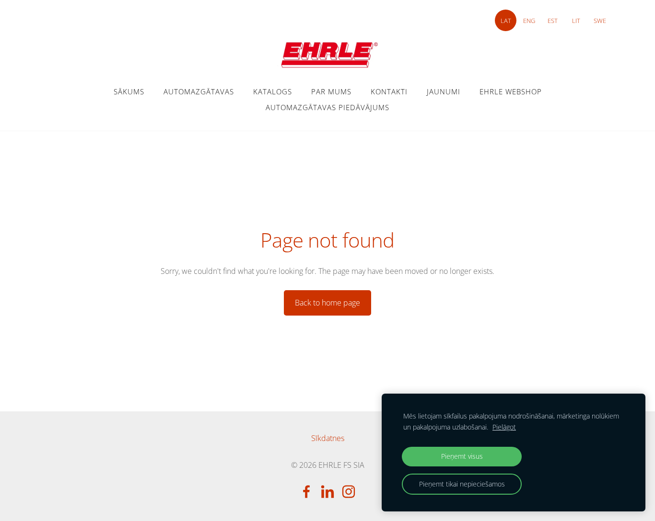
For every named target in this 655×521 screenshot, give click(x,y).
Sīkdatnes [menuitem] (327, 438)
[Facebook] (306, 491)
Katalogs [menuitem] (272, 91)
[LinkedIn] (327, 491)
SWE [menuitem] (600, 20)
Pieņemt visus (462, 456)
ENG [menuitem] (529, 20)
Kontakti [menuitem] (389, 91)
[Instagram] (348, 491)
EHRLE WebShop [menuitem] (511, 91)
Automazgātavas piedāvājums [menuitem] (327, 107)
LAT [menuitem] (506, 20)
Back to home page (327, 302)
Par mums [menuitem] (331, 91)
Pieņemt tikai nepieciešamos (462, 483)
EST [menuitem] (553, 20)
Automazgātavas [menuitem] (199, 91)
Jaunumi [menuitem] (443, 91)
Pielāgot (504, 426)
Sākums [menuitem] (129, 91)
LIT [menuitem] (576, 20)
